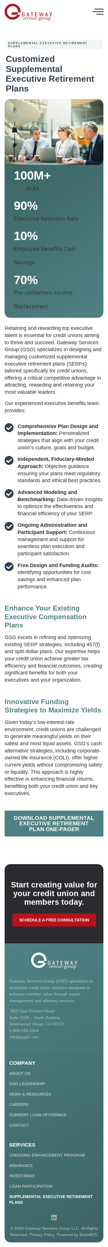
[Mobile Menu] (97, 11)
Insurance (21, 1165)
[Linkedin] (54, 1217)
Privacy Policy (42, 1234)
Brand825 (88, 1234)
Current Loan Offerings (37, 1115)
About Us (19, 1073)
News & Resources (30, 1094)
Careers (19, 1104)
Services (22, 1145)
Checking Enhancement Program (47, 1155)
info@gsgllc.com (24, 1037)
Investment (22, 1176)
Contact (19, 1125)
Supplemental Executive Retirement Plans (51, 1199)
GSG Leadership (27, 1083)
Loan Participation (30, 1186)
